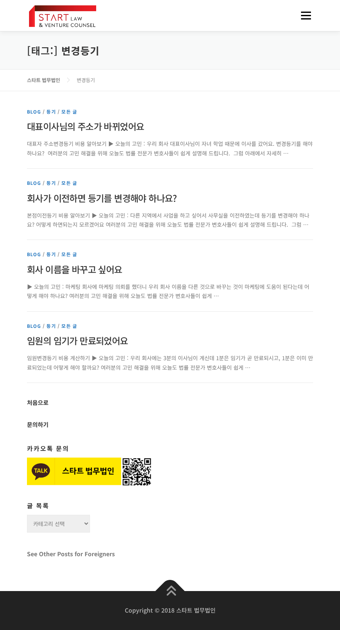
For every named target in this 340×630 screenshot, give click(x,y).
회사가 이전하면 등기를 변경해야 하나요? (102, 197)
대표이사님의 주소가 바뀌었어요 (85, 126)
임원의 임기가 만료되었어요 (77, 340)
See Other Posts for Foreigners (71, 554)
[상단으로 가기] (170, 591)
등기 (51, 111)
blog (34, 111)
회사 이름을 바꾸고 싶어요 (74, 269)
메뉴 (303, 15)
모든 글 (69, 111)
